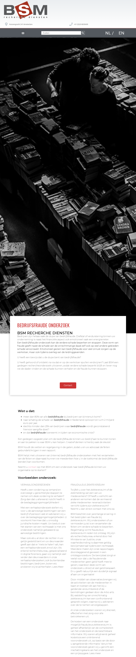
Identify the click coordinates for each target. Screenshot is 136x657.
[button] (23, 33)
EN (121, 33)
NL (108, 33)
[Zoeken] (83, 33)
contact (32, 467)
